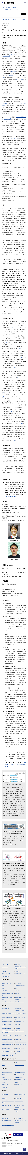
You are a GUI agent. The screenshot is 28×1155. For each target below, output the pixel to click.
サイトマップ (5, 966)
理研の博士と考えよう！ (20, 1072)
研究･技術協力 (5, 1098)
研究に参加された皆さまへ (8, 1001)
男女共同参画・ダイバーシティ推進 (20, 998)
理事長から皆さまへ (6, 983)
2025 (16, 1062)
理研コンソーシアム (6, 1105)
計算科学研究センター (7, 1035)
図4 (14, 440)
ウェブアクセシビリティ (7, 976)
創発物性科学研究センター (20, 1048)
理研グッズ (4, 1082)
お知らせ (4, 1074)
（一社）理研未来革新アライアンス (20, 1106)
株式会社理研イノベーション (8, 1101)
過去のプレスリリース (19, 1065)
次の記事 (22, 19)
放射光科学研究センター (7, 1055)
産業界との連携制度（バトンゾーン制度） (20, 1095)
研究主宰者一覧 (5, 1008)
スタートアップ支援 (19, 1101)
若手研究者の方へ (18, 1118)
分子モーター (15, 54)
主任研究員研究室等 (6, 1028)
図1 (13, 327)
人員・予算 (4, 990)
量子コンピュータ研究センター (20, 1036)
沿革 (3, 985)
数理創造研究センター (19, 1031)
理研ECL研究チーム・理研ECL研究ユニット (8, 1031)
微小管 (11, 75)
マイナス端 (19, 79)
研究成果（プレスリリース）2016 (11, 9)
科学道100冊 (5, 1084)
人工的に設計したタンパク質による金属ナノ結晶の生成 (15, 764)
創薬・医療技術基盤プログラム (20, 1018)
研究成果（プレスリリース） (12, 7)
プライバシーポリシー (7, 973)
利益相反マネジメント (19, 1001)
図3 (3, 392)
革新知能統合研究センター (8, 1039)
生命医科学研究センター (7, 1042)
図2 (18, 377)
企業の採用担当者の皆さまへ (8, 1110)
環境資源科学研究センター (8, 1048)
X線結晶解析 (7, 119)
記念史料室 (4, 1087)
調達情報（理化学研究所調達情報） (20, 967)
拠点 (16, 988)
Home (3, 7)
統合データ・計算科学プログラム (8, 1014)
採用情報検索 (5, 1118)
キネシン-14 (6, 56)
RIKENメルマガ (19, 1134)
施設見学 (17, 1082)
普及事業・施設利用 (19, 1098)
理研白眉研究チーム (19, 1028)
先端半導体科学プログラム (8, 1021)
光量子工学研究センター (7, 1051)
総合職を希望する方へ (7, 1120)
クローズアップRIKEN (7, 1072)
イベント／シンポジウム (20, 1074)
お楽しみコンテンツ (6, 1079)
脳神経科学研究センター (7, 1044)
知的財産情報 (5, 1094)
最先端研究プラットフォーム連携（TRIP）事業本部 (20, 1009)
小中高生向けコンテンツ (20, 1079)
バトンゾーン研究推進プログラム (8, 1025)
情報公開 (17, 993)
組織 (3, 988)
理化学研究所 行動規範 (20, 985)
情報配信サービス (18, 1077)
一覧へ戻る (15, 19)
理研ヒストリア (18, 1084)
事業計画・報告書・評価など (8, 994)
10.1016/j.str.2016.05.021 (11, 496)
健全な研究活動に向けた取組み (8, 998)
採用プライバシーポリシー (20, 973)
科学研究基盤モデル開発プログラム (20, 1014)
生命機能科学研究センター (20, 1042)
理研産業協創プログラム (20, 1021)
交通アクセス (5, 964)
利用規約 (17, 971)
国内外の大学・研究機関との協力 (20, 1110)
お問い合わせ (18, 964)
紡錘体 (13, 71)
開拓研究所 (17, 1024)
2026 (3, 1062)
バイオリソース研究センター (20, 1045)
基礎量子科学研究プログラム (8, 1018)
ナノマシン (14, 138)
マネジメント (18, 990)
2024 (3, 1065)
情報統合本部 (18, 1039)
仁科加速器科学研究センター (20, 1052)
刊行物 (3, 1077)
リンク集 (4, 971)
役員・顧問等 (18, 983)
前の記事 (7, 19)
